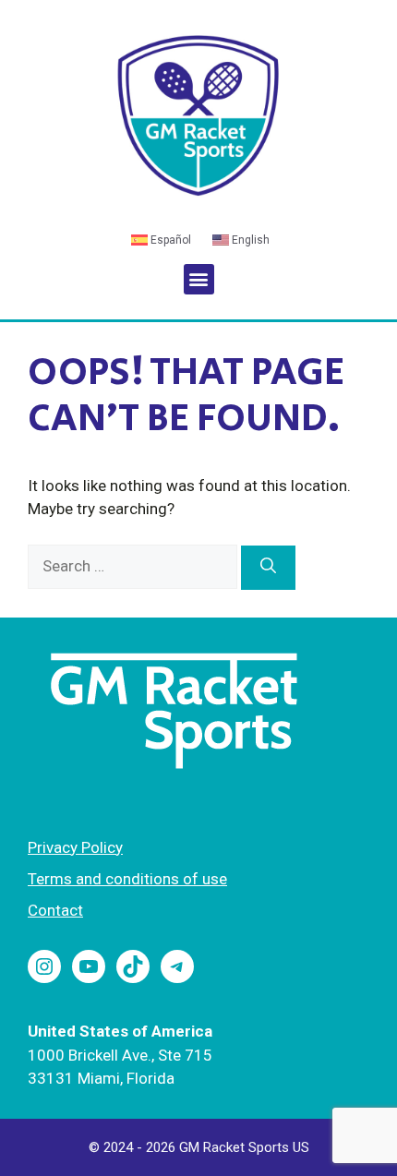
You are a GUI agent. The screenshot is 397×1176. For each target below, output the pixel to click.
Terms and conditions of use (127, 879)
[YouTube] (88, 966)
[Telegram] (177, 966)
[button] (199, 279)
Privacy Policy (75, 847)
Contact (55, 910)
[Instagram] (44, 966)
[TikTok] (133, 966)
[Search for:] (134, 566)
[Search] (268, 568)
